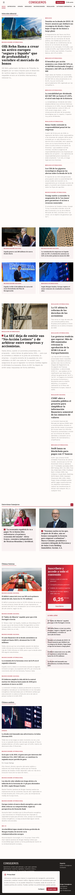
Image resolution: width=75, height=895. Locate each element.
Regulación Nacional (58, 394)
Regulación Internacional (54, 121)
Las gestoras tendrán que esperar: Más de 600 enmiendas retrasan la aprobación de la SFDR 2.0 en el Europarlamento (62, 344)
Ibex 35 (4, 826)
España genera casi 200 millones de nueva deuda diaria (18, 253)
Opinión (4, 730)
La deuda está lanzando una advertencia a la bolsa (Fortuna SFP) (21, 735)
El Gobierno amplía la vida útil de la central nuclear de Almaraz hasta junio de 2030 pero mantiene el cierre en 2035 (19, 681)
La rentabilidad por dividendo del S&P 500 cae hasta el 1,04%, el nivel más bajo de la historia (58, 95)
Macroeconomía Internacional (12, 42)
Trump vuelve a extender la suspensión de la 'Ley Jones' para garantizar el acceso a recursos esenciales (57, 199)
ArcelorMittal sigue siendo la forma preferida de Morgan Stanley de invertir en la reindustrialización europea (21, 831)
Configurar (41, 889)
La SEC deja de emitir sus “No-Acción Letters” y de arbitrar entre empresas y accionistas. (23, 341)
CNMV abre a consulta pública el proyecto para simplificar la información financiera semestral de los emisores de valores (62, 408)
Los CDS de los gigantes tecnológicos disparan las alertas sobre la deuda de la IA (58, 170)
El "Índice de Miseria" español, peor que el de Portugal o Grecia (19, 618)
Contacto (63, 867)
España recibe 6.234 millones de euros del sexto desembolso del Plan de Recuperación (18, 289)
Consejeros (63, 886)
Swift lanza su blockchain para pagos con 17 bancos (61, 451)
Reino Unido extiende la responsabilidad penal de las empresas (57, 127)
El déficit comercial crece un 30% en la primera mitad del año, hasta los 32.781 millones (20, 597)
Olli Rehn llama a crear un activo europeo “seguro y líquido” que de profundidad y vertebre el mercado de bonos (20, 55)
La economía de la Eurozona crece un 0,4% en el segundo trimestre (20, 662)
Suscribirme (60, 2)
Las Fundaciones (65, 890)
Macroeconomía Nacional (12, 248)
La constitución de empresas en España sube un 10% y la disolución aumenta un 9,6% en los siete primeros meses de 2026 (55, 254)
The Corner (63, 888)
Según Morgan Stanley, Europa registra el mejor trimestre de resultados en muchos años (55, 289)
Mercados (48, 18)
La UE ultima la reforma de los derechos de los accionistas (59, 311)
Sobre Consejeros (66, 865)
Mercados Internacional (53, 58)
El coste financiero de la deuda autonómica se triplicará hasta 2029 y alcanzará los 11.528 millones (19, 640)
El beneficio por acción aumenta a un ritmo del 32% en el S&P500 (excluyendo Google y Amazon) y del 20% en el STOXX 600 (59, 66)
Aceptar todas (52, 889)
